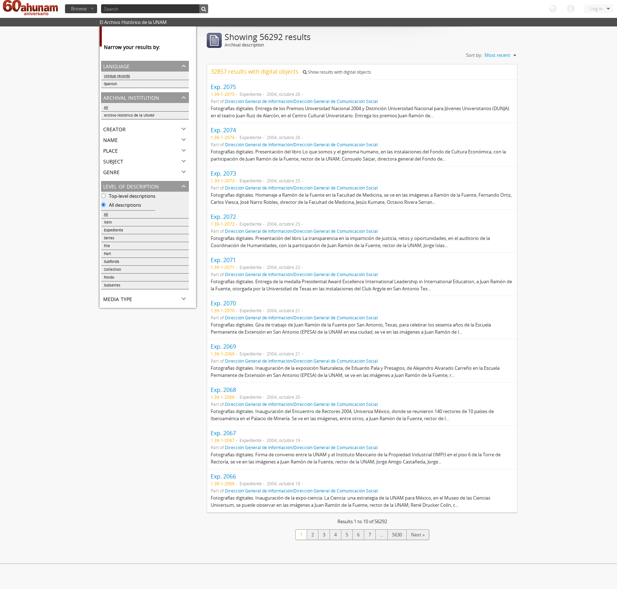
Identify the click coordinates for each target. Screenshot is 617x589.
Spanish (110, 83)
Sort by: (474, 55)
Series (109, 237)
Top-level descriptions (131, 196)
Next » (418, 534)
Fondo (109, 277)
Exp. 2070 (223, 303)
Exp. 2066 (223, 476)
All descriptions (124, 205)
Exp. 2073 (223, 173)
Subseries (112, 285)
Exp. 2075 (223, 87)
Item (108, 222)
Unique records (117, 75)
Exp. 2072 (223, 217)
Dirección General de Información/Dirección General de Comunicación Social (301, 101)
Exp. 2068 (223, 390)
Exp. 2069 (223, 346)
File (107, 245)
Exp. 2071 (223, 260)
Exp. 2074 (223, 130)
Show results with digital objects (339, 72)
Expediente (113, 229)
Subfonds (111, 261)
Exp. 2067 (223, 433)
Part (107, 253)
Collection (112, 269)
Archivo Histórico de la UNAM (129, 115)
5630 (397, 534)
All (106, 107)
